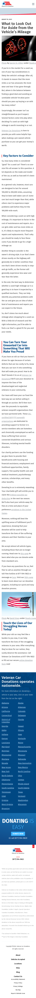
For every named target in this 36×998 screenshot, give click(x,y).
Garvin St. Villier (16, 63)
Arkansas (22, 707)
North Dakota (7, 775)
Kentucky (22, 738)
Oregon (21, 780)
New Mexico (23, 767)
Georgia (5, 726)
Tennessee (6, 792)
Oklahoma (6, 780)
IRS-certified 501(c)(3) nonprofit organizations (16, 417)
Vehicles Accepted (18, 959)
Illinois (21, 730)
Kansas (5, 738)
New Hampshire (24, 763)
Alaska (20, 703)
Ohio (20, 775)
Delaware (22, 715)
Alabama (5, 703)
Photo (4, 63)
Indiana (5, 734)
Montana (5, 759)
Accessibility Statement (18, 979)
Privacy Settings (18, 986)
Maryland (6, 747)
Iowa (20, 734)
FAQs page (28, 577)
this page (25, 553)
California (6, 711)
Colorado (21, 711)
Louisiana (6, 743)
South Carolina (8, 788)
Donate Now (18, 834)
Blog (18, 972)
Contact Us (18, 976)
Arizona (5, 707)
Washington (23, 800)
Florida (21, 719)
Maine (20, 743)
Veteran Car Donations (11, 130)
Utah (4, 796)
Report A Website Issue (18, 993)
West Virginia (7, 804)
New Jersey (6, 767)
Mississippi (6, 755)
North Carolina (24, 771)
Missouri (21, 755)
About (18, 955)
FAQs (18, 968)
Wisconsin (22, 804)
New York (5, 771)
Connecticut (7, 715)
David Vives (14, 618)
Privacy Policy (18, 983)
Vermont (21, 796)
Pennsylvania (7, 784)
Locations (18, 964)
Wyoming (6, 808)
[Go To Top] (33, 846)
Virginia (5, 800)
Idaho (4, 730)
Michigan (5, 751)
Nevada (5, 763)
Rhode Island (23, 784)
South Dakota (23, 788)
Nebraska (22, 759)
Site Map (18, 990)
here (14, 577)
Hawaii (21, 726)
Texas (20, 792)
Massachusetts (24, 747)
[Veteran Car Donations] (7, 4)
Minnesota (22, 751)
